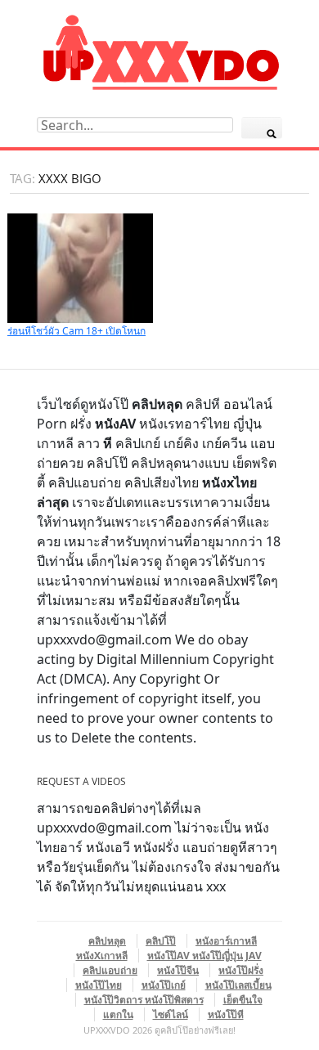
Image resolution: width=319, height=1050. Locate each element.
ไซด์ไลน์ (170, 1014)
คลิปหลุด (107, 941)
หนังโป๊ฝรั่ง (240, 970)
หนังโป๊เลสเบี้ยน (238, 985)
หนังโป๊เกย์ (164, 985)
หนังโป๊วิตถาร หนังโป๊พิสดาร (144, 1000)
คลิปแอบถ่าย (110, 970)
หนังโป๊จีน (178, 970)
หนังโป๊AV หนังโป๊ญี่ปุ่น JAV (204, 955)
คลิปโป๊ (161, 941)
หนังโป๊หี (226, 1014)
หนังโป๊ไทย (98, 985)
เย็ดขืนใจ (243, 1000)
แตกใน (118, 1014)
